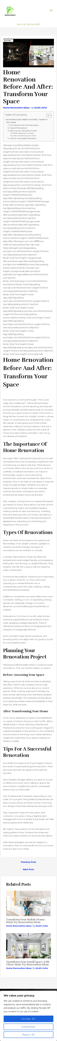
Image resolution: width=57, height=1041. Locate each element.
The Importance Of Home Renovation (24, 125)
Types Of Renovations (18, 128)
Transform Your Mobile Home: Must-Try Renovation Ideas (25, 921)
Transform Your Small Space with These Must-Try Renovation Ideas (27, 963)
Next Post (28, 869)
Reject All (28, 1034)
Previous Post (28, 862)
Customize (28, 1026)
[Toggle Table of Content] (47, 115)
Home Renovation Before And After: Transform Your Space (27, 121)
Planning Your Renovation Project (23, 131)
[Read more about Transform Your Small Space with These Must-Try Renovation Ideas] (28, 945)
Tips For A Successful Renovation (23, 138)
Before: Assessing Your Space (23, 133)
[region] (28, 1016)
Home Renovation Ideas (16, 108)
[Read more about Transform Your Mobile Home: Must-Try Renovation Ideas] (28, 903)
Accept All (28, 1018)
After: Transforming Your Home (24, 136)
